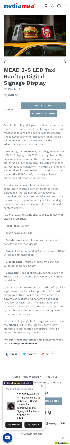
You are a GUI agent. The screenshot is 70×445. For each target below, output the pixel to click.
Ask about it (33, 424)
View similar (14, 424)
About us (52, 376)
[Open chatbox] (7, 438)
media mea (36, 433)
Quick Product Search (26, 376)
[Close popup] (42, 386)
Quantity (8, 109)
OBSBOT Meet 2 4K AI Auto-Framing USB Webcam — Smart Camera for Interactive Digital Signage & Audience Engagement (28, 404)
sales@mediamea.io (24, 343)
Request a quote (43, 113)
